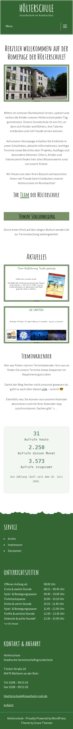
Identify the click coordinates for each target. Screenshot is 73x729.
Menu (9, 26)
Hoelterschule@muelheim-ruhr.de (25, 696)
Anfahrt (8, 705)
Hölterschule (36, 8)
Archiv (12, 539)
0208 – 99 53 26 (18, 682)
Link (44, 389)
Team (24, 195)
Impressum (15, 545)
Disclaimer (15, 551)
